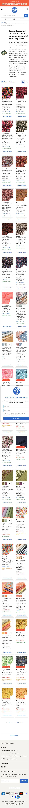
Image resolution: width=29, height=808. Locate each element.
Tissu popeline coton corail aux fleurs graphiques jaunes (20, 703)
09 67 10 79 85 (21, 19)
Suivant (19, 722)
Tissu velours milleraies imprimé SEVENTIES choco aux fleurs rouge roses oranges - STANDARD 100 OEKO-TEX (21, 173)
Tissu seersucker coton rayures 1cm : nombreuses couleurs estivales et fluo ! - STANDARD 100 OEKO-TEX (21, 603)
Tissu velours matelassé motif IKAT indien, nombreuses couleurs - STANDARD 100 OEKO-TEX (20, 491)
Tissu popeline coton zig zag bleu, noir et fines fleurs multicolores (21, 672)
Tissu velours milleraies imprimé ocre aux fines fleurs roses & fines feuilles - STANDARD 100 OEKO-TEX (21, 207)
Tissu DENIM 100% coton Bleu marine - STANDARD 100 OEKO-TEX (21, 452)
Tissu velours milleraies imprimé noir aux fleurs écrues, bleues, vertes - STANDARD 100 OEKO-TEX (7, 273)
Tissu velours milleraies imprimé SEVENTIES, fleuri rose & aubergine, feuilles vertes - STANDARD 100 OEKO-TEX (7, 454)
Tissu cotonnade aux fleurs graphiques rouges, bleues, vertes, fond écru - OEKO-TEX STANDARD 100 (7, 560)
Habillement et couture (7, 801)
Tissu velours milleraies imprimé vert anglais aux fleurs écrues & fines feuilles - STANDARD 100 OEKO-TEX (21, 138)
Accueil (3, 22)
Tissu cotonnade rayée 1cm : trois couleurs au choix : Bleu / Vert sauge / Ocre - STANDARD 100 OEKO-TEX (7, 350)
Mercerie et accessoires (10, 803)
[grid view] (23, 82)
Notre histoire (21, 803)
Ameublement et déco (20, 801)
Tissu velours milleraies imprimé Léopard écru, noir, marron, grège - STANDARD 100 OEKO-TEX (21, 240)
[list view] (26, 82)
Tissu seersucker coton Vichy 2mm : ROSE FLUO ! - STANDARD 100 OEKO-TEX (7, 308)
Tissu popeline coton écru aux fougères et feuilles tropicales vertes (7, 672)
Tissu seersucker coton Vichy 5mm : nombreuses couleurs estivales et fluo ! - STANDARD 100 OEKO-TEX (7, 640)
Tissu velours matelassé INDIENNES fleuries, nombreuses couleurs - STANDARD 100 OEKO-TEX (7, 491)
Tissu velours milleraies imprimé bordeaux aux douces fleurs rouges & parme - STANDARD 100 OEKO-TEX (21, 104)
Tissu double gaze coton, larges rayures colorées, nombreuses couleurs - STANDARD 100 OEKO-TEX (21, 565)
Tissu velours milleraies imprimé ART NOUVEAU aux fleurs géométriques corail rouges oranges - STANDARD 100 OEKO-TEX (7, 139)
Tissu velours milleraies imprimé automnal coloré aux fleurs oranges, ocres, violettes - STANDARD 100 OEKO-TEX (7, 104)
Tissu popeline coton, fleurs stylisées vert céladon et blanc (20, 385)
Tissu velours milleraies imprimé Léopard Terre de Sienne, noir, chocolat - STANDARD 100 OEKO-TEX (7, 240)
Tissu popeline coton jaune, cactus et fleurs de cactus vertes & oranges (21, 635)
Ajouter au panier (7, 116)
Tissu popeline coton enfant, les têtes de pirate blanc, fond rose (6, 385)
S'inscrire (23, 780)
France (13, 788)
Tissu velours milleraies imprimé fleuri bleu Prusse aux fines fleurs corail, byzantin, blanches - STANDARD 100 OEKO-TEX (21, 275)
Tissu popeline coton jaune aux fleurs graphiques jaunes (6, 703)
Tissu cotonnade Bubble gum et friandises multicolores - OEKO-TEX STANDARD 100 (20, 523)
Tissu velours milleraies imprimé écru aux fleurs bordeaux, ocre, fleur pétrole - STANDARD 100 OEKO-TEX (7, 173)
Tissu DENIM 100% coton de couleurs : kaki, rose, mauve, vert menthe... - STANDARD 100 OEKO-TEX (7, 527)
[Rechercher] (26, 15)
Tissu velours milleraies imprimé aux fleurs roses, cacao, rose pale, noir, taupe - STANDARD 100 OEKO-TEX (7, 207)
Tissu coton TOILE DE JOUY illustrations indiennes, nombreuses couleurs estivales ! (7, 602)
